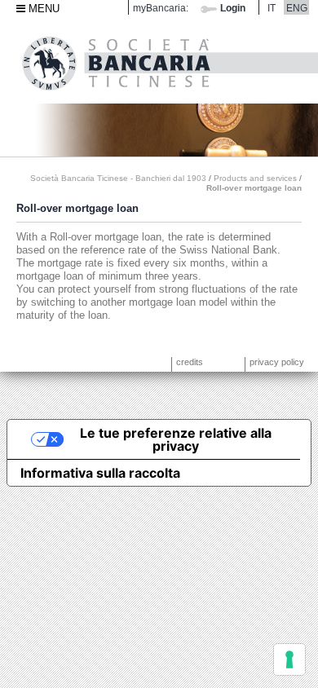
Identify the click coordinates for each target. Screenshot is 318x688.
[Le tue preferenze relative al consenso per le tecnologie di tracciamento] (289, 659)
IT (271, 7)
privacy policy (277, 362)
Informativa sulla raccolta (100, 473)
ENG (296, 7)
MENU (42, 8)
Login (232, 7)
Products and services (255, 178)
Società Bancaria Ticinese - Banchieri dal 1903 (118, 178)
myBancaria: (160, 7)
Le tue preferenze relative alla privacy (176, 439)
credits (189, 362)
